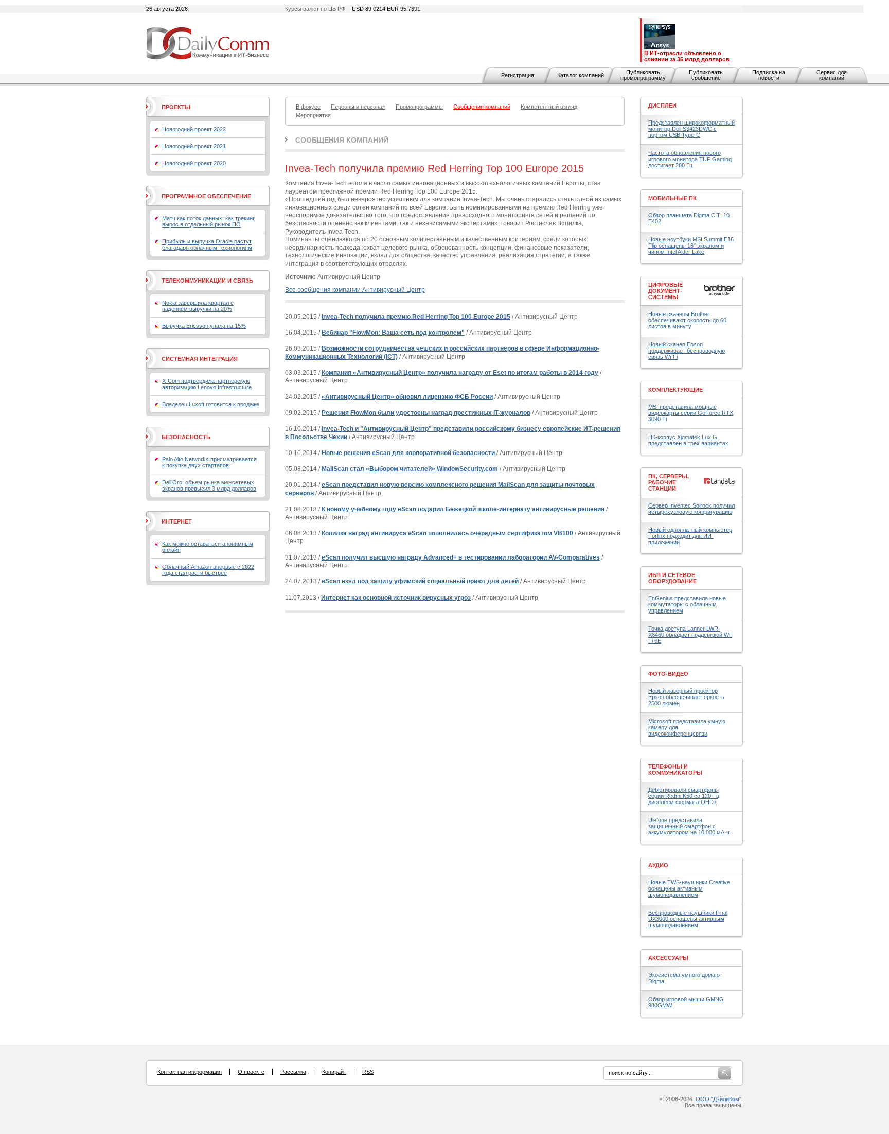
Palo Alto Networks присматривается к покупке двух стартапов (209, 462)
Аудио (658, 865)
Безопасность (186, 437)
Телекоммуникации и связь (207, 280)
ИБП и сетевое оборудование (672, 578)
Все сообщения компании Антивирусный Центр (355, 289)
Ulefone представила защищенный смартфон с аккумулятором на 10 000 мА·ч (689, 826)
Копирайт (334, 1072)
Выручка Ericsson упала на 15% (204, 326)
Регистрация (517, 75)
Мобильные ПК (672, 198)
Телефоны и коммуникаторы (675, 769)
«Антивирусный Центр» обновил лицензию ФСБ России (407, 396)
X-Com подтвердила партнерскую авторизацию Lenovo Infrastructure (207, 384)
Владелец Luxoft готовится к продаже (210, 404)
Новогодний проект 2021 (194, 146)
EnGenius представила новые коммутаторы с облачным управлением (687, 604)
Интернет (177, 521)
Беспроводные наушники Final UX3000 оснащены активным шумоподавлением (687, 919)
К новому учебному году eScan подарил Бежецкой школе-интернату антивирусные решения (463, 509)
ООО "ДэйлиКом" (718, 1099)
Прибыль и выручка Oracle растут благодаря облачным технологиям (207, 244)
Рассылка (293, 1072)
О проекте (251, 1072)
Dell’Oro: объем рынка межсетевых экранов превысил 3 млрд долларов (209, 485)
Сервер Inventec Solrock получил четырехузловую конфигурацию (691, 508)
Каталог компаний (580, 75)
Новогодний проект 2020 (194, 163)
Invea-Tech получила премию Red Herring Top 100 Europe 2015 (416, 316)
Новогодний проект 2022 (194, 129)
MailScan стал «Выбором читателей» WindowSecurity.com (410, 469)
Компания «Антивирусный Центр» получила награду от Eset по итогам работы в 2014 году (460, 372)
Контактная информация (189, 1072)
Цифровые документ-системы (665, 291)
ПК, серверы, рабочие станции (668, 482)
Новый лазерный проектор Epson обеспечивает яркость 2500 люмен (686, 697)
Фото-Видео (668, 674)
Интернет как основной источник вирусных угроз (396, 597)
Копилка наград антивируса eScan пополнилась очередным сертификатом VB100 (447, 533)
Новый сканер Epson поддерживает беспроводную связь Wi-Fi (686, 350)
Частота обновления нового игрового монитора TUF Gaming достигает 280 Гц (690, 159)
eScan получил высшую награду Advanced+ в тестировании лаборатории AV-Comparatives (461, 557)
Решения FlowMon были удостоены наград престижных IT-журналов (426, 412)
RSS (368, 1072)
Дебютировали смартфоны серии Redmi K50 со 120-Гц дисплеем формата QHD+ (683, 796)
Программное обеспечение (206, 196)
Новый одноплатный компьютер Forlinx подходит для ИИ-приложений (690, 536)
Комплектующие (675, 390)
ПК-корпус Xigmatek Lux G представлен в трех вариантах (688, 440)
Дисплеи (662, 105)
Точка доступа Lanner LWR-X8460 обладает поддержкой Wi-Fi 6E (690, 634)
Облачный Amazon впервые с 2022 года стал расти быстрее (208, 570)
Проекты (176, 107)
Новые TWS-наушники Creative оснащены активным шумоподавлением (689, 888)
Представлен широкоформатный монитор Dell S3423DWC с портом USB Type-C (691, 128)
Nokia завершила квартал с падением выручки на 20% (198, 306)
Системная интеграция (200, 359)
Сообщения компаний (341, 140)
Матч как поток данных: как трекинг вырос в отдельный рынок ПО (208, 221)
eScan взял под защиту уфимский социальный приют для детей (420, 581)
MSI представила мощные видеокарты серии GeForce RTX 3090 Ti (690, 413)
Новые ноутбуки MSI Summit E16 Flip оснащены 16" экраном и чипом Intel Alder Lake (691, 245)
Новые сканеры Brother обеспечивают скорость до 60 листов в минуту (687, 320)
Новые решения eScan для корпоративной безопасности (408, 453)
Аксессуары (668, 958)
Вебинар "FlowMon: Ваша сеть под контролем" (393, 332)
